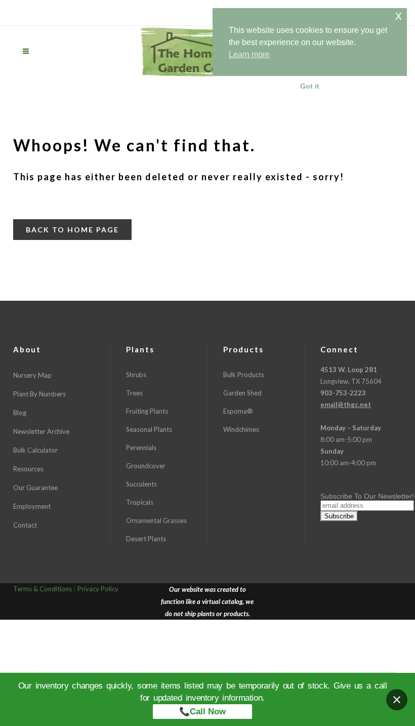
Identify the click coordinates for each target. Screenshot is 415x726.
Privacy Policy (97, 589)
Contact (25, 525)
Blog (19, 413)
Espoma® (238, 411)
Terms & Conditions (42, 589)
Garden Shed (242, 393)
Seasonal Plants (149, 429)
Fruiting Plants (147, 411)
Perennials (141, 447)
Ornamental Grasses (156, 520)
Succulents (141, 484)
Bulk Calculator (35, 450)
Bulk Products (243, 375)
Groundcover (145, 466)
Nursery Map (32, 375)
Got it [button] (309, 86)
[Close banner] (396, 699)
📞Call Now (202, 711)
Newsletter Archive (41, 431)
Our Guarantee (35, 487)
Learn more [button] (249, 54)
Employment (32, 506)
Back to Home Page (72, 229)
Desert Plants (146, 539)
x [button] (398, 15)
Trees (134, 393)
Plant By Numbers (39, 394)
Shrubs (136, 375)
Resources (28, 469)
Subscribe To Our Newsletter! (367, 496)
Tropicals (139, 502)
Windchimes (241, 429)
